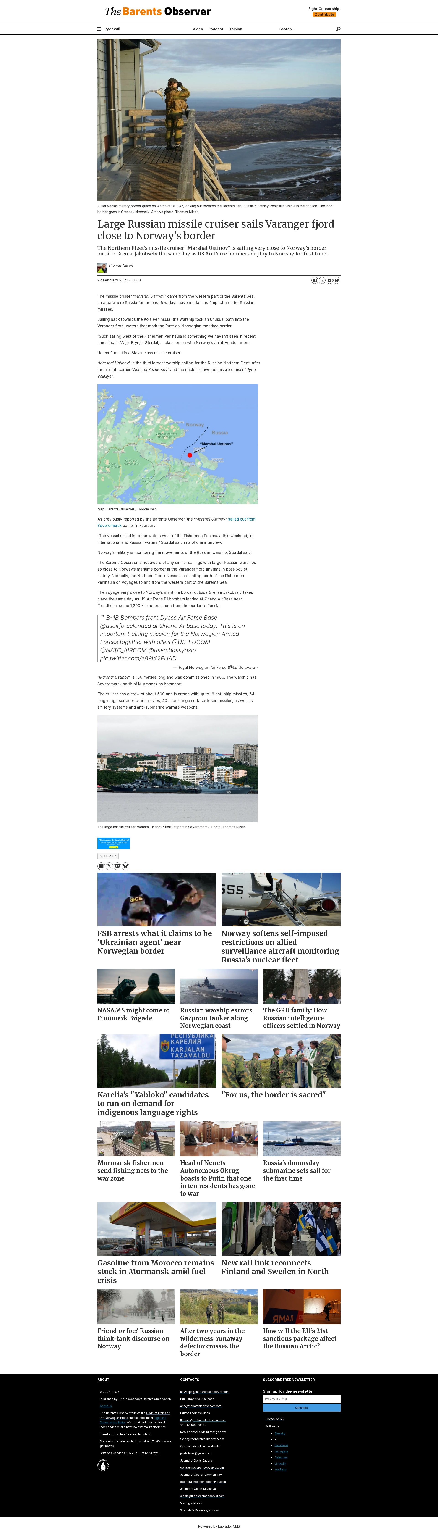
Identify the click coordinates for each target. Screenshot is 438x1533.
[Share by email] (329, 280)
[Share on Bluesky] (336, 280)
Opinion (235, 29)
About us (106, 1406)
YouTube (281, 1469)
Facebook (281, 1445)
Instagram (281, 1451)
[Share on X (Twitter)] (322, 280)
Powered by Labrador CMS (219, 1526)
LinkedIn (280, 1463)
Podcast (215, 29)
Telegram (281, 1457)
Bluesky (280, 1433)
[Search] (338, 29)
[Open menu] (99, 29)
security (108, 856)
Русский (112, 29)
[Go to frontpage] (159, 12)
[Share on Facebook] (314, 280)
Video (198, 29)
